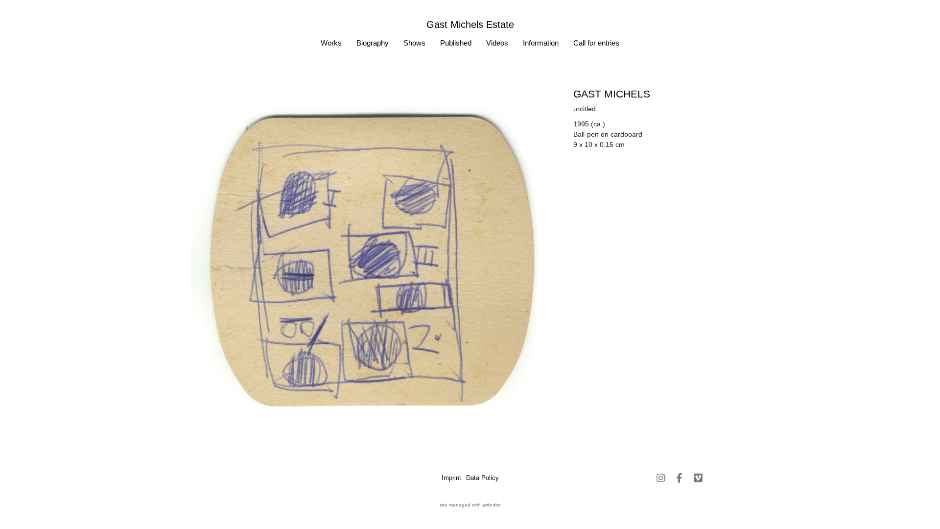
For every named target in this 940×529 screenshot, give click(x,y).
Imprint (451, 477)
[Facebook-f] (679, 478)
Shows (414, 43)
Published (455, 43)
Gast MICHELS (611, 93)
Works (331, 43)
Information (541, 43)
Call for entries (596, 43)
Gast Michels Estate (470, 24)
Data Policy (482, 477)
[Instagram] (661, 478)
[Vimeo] (698, 478)
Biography (372, 43)
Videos (497, 43)
